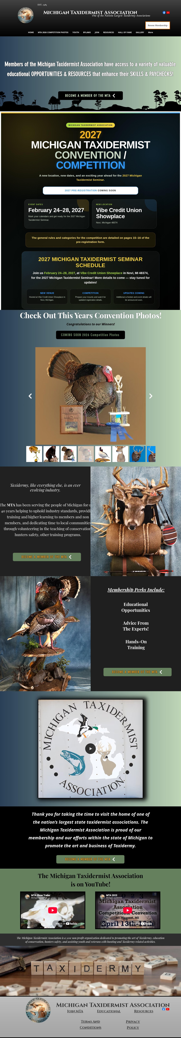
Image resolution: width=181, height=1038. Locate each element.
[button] (139, 795)
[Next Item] (150, 396)
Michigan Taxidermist (73, 12)
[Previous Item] (30, 396)
